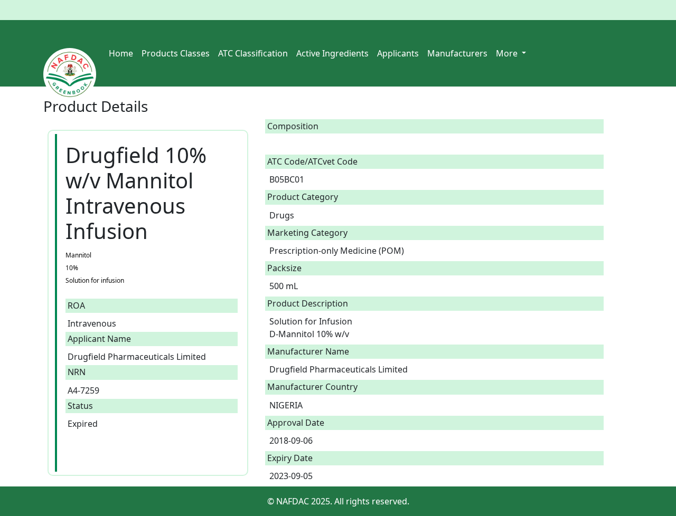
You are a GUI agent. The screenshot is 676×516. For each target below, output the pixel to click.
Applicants (398, 53)
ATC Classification (253, 53)
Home (121, 53)
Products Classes (176, 53)
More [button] (508, 53)
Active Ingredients (332, 53)
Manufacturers (457, 53)
